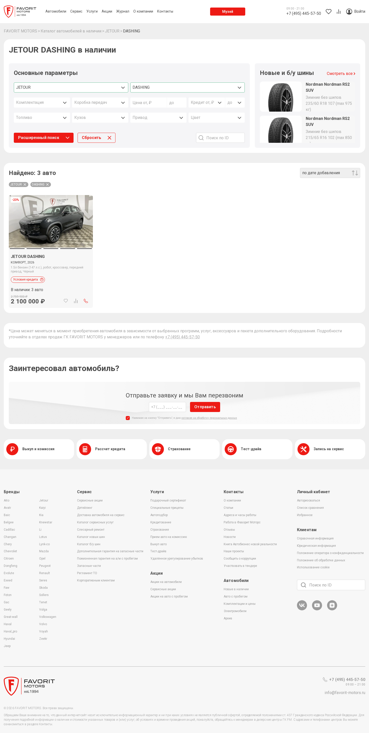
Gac (6, 602)
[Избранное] (66, 301)
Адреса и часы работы (240, 515)
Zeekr (43, 638)
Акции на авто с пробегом (169, 596)
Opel (42, 558)
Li (40, 529)
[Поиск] (303, 585)
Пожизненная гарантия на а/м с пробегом (107, 558)
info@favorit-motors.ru (345, 692)
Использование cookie (313, 567)
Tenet (43, 602)
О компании (232, 500)
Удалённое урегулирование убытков (176, 558)
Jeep (7, 646)
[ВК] (302, 609)
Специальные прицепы (166, 508)
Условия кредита (25, 279)
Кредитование (160, 522)
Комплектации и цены (240, 604)
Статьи (228, 508)
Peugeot (45, 566)
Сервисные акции (90, 500)
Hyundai (9, 638)
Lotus (43, 537)
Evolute (9, 573)
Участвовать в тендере (240, 566)
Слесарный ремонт (90, 529)
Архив (228, 618)
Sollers (44, 595)
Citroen (9, 558)
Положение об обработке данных (321, 560)
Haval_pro (10, 631)
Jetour (43, 500)
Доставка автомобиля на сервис (101, 515)
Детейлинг (84, 508)
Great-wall (11, 617)
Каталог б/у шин (88, 544)
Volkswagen (47, 617)
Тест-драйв (158, 551)
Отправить (205, 406)
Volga (43, 609)
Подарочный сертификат (168, 500)
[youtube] (317, 609)
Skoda (43, 587)
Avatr (7, 508)
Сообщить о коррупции (240, 558)
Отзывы (229, 529)
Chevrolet (10, 551)
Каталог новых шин (91, 537)
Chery (8, 544)
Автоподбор (159, 515)
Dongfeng (10, 566)
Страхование (159, 529)
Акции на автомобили (166, 582)
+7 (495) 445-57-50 (182, 337)
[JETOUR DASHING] (51, 278)
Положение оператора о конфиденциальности (330, 553)
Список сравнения (310, 508)
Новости (230, 537)
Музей (227, 12)
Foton (8, 595)
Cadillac (9, 529)
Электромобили (235, 611)
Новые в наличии (236, 589)
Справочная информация (315, 538)
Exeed (8, 580)
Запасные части (89, 566)
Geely (8, 609)
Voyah (43, 631)
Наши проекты (234, 551)
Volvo (43, 624)
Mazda (44, 551)
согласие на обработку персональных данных (209, 418)
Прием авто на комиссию (168, 537)
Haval (8, 624)
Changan (10, 537)
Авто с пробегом (236, 596)
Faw (6, 587)
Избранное (305, 515)
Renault (44, 573)
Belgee (9, 522)
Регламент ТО (87, 573)
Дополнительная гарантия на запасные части (110, 551)
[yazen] (332, 609)
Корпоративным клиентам (96, 580)
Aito (6, 500)
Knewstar (45, 522)
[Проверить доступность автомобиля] (86, 301)
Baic (7, 515)
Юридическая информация (316, 545)
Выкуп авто (158, 544)
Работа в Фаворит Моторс (242, 522)
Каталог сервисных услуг (95, 522)
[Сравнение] (76, 301)
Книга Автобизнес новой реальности (250, 544)
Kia (41, 515)
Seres (43, 580)
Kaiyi (42, 508)
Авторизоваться (308, 500)
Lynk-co (44, 544)
